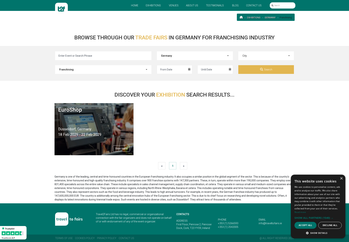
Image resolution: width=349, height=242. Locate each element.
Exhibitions (153, 5)
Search (268, 69)
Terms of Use (64, 238)
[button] (318, 218)
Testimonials (215, 5)
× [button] (341, 178)
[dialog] (318, 206)
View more (121, 148)
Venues (173, 5)
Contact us (254, 5)
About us (192, 5)
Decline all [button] (330, 225)
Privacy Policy (106, 238)
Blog (235, 5)
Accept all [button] (305, 225)
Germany (270, 17)
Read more (300, 212)
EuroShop (70, 110)
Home (134, 5)
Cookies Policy (85, 238)
